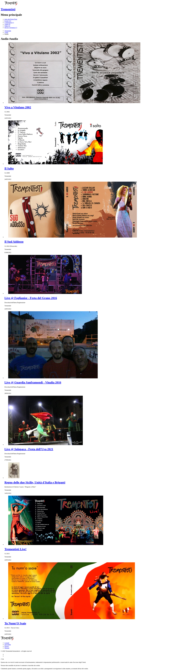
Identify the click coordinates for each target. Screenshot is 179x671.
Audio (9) (7, 24)
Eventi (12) (7, 21)
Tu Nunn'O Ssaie (15, 623)
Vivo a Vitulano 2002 (17, 107)
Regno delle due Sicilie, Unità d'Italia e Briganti (34, 482)
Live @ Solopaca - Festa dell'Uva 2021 (28, 449)
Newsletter (7, 644)
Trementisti (8, 9)
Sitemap (6, 648)
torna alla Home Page (10, 19)
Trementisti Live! (15, 549)
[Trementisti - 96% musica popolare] (10, 4)
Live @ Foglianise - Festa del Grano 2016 (30, 298)
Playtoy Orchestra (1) (10, 27)
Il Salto (9, 168)
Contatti (6, 643)
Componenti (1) (9, 22)
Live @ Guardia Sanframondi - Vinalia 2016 (32, 382)
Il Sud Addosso (13, 241)
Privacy (6, 646)
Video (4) (7, 26)
